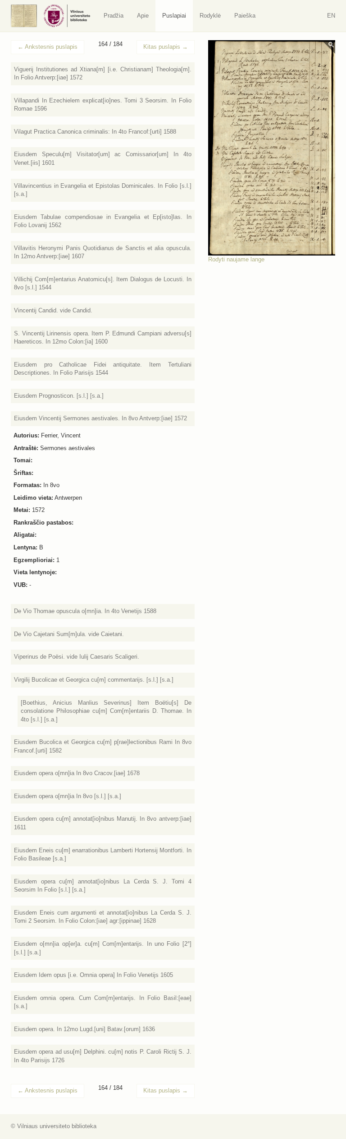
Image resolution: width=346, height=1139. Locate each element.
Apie (143, 15)
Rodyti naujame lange (236, 259)
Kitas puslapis (165, 46)
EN (331, 15)
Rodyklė (210, 15)
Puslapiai (174, 15)
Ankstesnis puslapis (47, 46)
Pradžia (113, 15)
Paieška (244, 15)
